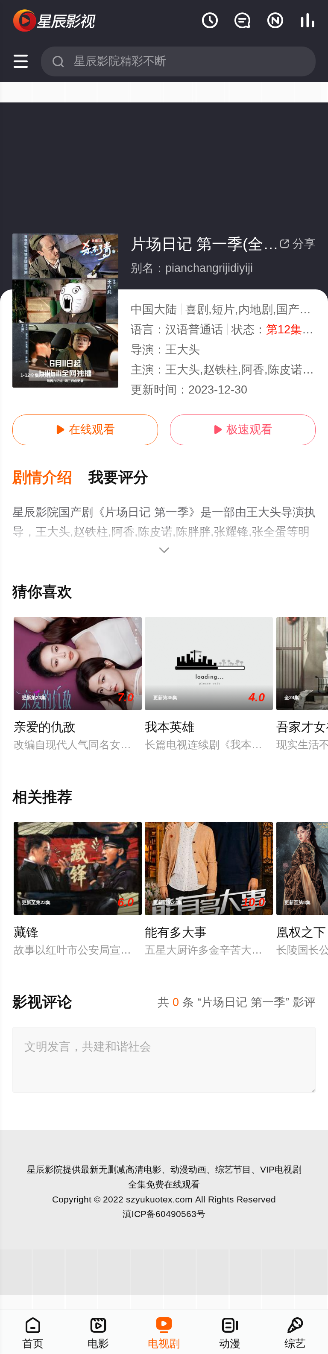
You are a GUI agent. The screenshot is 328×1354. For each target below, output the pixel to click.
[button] (50, 478)
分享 (297, 243)
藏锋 (26, 932)
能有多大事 (176, 932)
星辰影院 (45, 1169)
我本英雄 (169, 727)
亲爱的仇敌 (45, 727)
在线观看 (85, 429)
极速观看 (242, 429)
